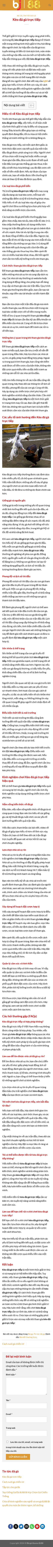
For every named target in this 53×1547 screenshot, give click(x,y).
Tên (8, 1400)
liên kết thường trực (28, 1337)
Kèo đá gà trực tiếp (11, 1476)
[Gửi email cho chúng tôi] (26, 1526)
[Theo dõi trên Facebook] (10, 1526)
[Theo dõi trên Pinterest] (37, 1526)
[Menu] (4, 5)
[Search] (50, 5)
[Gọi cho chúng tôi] (31, 1526)
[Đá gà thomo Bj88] (26, 5)
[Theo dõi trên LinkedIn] (42, 1526)
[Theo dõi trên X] (15, 1526)
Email (9, 1414)
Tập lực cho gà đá (11, 1487)
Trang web (10, 1428)
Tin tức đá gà (29, 16)
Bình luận (11, 1374)
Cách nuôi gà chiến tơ (13, 1343)
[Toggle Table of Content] (29, 105)
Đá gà (20, 16)
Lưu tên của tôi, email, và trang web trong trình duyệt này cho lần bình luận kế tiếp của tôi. (25, 1446)
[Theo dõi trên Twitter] (21, 1526)
